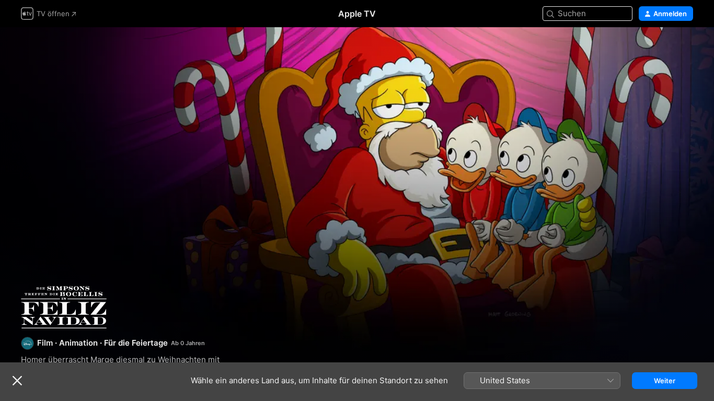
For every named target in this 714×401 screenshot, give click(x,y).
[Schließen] (17, 380)
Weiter (664, 380)
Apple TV (357, 13)
